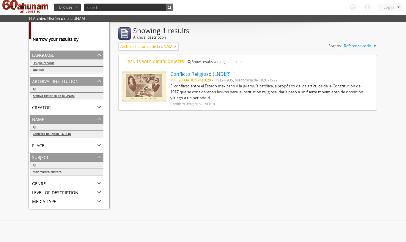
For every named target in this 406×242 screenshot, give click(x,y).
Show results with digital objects (217, 61)
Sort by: (335, 45)
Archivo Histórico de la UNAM (54, 96)
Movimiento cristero (47, 172)
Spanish (38, 69)
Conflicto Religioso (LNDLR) (52, 134)
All (34, 89)
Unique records (43, 63)
